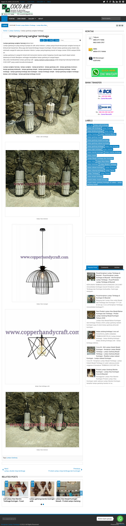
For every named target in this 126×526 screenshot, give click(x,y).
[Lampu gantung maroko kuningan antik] (42, 488)
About (40, 19)
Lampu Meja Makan (103, 161)
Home (4, 19)
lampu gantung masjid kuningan (98, 140)
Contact (22, 1)
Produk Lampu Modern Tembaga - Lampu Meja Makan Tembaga (35, 25)
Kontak (12, 19)
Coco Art (122, 524)
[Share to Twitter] (8, 495)
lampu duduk (109, 131)
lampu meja (91, 161)
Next (3, 493)
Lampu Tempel (105, 173)
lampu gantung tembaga (95, 146)
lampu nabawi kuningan (95, 167)
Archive (116, 267)
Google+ (110, 2)
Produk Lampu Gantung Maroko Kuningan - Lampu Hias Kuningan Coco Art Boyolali (107, 372)
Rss (113, 2)
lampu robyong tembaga (95, 170)
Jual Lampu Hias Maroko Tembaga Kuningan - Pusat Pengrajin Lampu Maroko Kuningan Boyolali (14, 500)
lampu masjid (91, 155)
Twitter (104, 2)
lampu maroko (107, 149)
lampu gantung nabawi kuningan (98, 143)
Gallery (31, 19)
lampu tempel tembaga (95, 176)
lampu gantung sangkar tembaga (29, 36)
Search (122, 18)
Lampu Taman (110, 170)
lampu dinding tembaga (95, 131)
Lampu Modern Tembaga (108, 164)
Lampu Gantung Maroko (108, 134)
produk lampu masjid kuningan (97, 179)
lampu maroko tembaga (113, 152)
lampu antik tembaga (101, 125)
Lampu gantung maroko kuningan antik (42, 500)
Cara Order (30, 1)
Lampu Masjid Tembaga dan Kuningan (100, 158)
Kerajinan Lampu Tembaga (10, 524)
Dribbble (120, 2)
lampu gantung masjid (94, 137)
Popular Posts (92, 267)
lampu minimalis (92, 164)
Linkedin (116, 2)
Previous (81, 493)
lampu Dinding (107, 128)
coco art (90, 125)
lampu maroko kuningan (95, 152)
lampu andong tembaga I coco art (107, 331)
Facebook (107, 2)
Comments (104, 267)
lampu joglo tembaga (94, 149)
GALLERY (40, 1)
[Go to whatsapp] (120, 519)
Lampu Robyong (110, 167)
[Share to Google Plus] (11, 495)
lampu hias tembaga (112, 146)
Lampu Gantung (12, 458)
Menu (49, 1)
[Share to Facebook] (5, 495)
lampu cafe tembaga (94, 128)
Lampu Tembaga (93, 173)
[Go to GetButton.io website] (120, 523)
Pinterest (123, 2)
